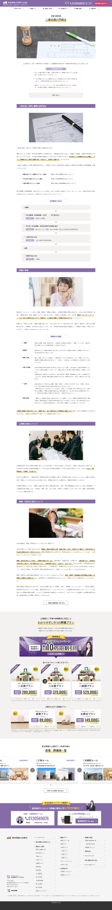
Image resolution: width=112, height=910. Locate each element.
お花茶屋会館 (39, 880)
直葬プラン (64, 844)
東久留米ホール (40, 853)
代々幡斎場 (39, 873)
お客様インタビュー (66, 871)
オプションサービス (66, 861)
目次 (46, 96)
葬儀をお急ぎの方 (102, 3)
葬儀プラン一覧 (65, 840)
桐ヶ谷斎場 (39, 884)
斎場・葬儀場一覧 (41, 849)
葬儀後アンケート (65, 875)
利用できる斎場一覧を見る (55, 791)
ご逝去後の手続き (90, 844)
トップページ (40, 837)
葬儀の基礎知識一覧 (90, 840)
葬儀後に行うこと (90, 847)
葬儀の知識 (16, 4)
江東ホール (39, 860)
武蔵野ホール (39, 863)
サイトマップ (89, 856)
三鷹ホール (39, 856)
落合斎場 (38, 870)
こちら (56, 730)
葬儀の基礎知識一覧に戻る (56, 603)
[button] (32, 770)
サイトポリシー (90, 865)
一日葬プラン (64, 851)
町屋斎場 (38, 866)
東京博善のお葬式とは (43, 842)
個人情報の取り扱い (91, 860)
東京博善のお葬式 (8, 4)
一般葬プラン (64, 857)
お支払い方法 (64, 864)
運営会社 (88, 851)
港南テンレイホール (41, 891)
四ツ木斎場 (39, 877)
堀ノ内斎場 (39, 887)
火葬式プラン (64, 847)
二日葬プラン (64, 854)
